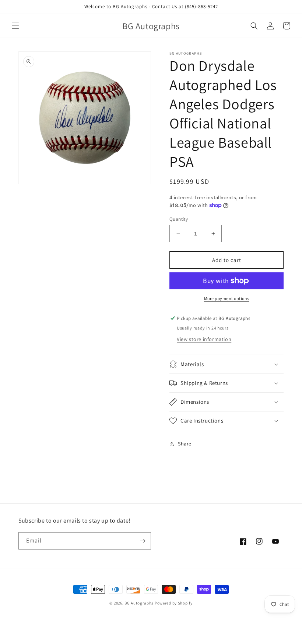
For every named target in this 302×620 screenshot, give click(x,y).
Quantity (178, 219)
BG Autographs (139, 603)
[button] (15, 26)
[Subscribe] (142, 541)
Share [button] (185, 443)
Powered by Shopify (174, 603)
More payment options (226, 298)
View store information (204, 339)
